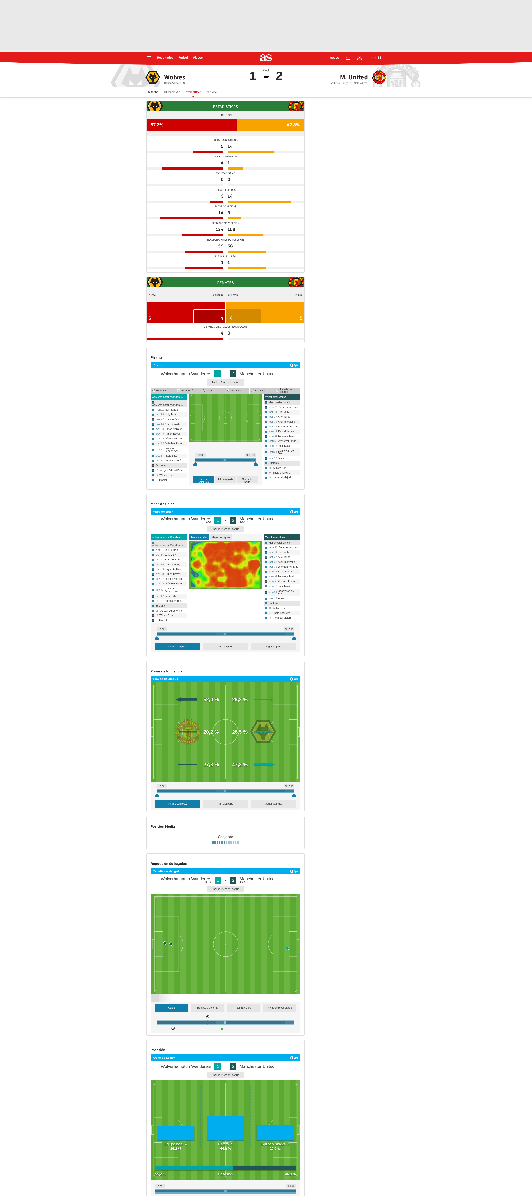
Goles (171, 1169)
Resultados (165, 57)
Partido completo (203, 480)
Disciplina (260, 390)
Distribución (188, 390)
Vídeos (198, 57)
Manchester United (275, 397)
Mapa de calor (199, 537)
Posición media (185, 883)
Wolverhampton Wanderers (167, 397)
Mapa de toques (221, 537)
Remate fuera (243, 1169)
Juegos (334, 58)
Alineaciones (172, 92)
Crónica (212, 92)
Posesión (235, 390)
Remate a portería (207, 1169)
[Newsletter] (347, 57)
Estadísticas (193, 92)
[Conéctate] (359, 57)
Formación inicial (162, 883)
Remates (161, 390)
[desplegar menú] (149, 58)
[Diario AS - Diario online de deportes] (266, 57)
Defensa (210, 390)
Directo (153, 92)
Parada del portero (286, 390)
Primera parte (225, 479)
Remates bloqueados (279, 1169)
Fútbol (183, 57)
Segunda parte (247, 480)
